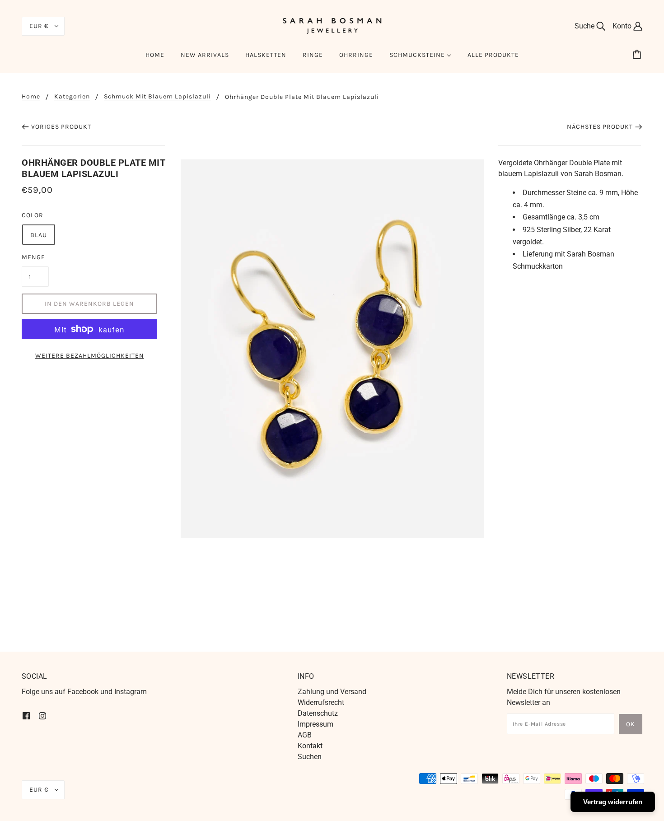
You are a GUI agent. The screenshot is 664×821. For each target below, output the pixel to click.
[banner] (332, 25)
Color (32, 215)
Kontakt (310, 746)
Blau (38, 235)
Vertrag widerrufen (612, 802)
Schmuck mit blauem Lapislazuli (157, 96)
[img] (26, 715)
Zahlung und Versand (332, 691)
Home (31, 96)
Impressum (315, 724)
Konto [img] (623, 26)
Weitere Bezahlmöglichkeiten (89, 355)
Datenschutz (318, 713)
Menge (33, 257)
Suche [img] (585, 26)
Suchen (310, 756)
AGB (305, 735)
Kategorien (72, 96)
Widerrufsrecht (321, 702)
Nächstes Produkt (600, 127)
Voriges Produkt (61, 127)
